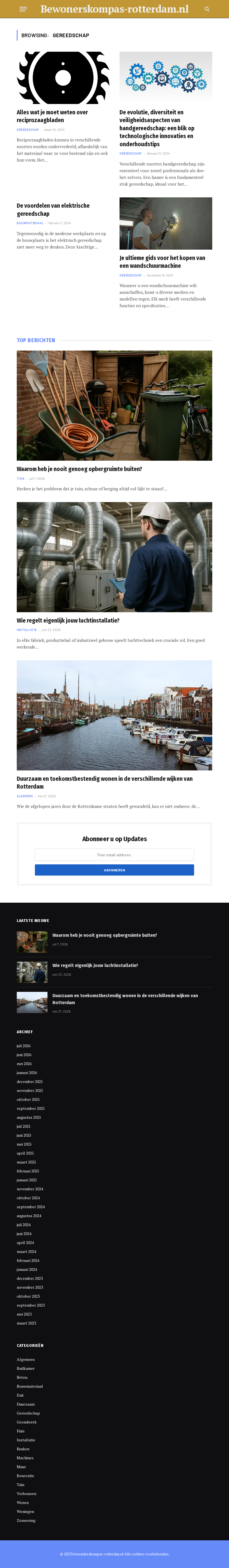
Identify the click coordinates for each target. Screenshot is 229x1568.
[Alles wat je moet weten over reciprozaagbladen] (63, 78)
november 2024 (30, 1188)
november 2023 (30, 1287)
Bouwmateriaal (30, 223)
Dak (20, 1395)
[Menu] (23, 9)
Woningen (25, 1511)
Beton (22, 1377)
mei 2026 (24, 1063)
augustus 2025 (29, 1117)
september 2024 (31, 1206)
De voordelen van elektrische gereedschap (53, 209)
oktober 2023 (28, 1296)
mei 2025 (24, 1144)
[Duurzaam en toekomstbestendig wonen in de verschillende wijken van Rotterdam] (114, 715)
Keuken (23, 1448)
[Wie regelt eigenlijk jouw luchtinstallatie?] (114, 557)
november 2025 (30, 1090)
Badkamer (26, 1368)
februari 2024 (28, 1260)
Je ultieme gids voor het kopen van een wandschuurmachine (162, 262)
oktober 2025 (28, 1099)
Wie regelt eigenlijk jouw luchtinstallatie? (68, 620)
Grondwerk (27, 1422)
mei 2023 (24, 1314)
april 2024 (25, 1242)
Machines (25, 1457)
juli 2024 (23, 1224)
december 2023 (30, 1278)
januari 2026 (27, 1072)
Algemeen (25, 796)
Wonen (23, 1502)
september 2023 (31, 1305)
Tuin (20, 478)
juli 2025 (23, 1126)
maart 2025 (26, 1162)
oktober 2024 (28, 1197)
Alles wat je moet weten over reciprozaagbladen (52, 116)
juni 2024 (24, 1233)
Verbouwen (26, 1493)
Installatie (27, 630)
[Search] (206, 9)
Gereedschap (28, 129)
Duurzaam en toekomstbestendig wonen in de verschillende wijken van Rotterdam (105, 783)
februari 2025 (28, 1171)
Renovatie (25, 1475)
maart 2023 (26, 1323)
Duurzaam (26, 1404)
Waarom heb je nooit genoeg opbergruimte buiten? (79, 469)
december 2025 (30, 1081)
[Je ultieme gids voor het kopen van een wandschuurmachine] (166, 223)
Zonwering (26, 1520)
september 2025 (31, 1108)
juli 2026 (23, 1045)
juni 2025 (24, 1135)
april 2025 (25, 1153)
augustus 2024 (29, 1215)
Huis (21, 1431)
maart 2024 (26, 1251)
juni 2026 (24, 1054)
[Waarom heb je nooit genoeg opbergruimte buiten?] (114, 406)
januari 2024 (27, 1269)
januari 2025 (27, 1179)
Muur (21, 1466)
